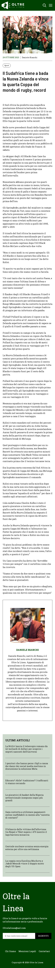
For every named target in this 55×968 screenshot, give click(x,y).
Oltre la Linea (36, 962)
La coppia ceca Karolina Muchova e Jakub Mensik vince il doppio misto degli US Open (24, 863)
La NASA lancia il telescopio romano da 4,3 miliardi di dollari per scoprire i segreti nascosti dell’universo (26, 749)
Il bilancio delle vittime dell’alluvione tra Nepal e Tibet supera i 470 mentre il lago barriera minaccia (26, 832)
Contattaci (44, 951)
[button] (44, 5)
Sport (6, 65)
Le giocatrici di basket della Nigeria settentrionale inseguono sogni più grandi (24, 797)
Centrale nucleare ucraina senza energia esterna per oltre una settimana (26, 848)
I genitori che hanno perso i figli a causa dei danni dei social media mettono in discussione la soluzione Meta (26, 766)
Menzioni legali (27, 951)
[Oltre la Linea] (13, 5)
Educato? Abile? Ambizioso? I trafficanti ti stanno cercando (26, 782)
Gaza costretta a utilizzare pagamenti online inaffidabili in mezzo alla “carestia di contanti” (27, 815)
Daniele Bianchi (29, 57)
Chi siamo (10, 951)
